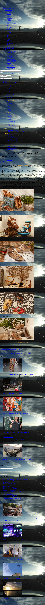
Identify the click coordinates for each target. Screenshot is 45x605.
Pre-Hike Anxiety (7, 482)
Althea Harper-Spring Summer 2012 (13, 393)
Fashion (9, 160)
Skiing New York (11, 61)
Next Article (4, 353)
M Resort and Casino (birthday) (10, 489)
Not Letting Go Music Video (11, 579)
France (8, 38)
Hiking (6, 49)
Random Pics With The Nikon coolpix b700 (13, 491)
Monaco (9, 39)
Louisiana (9, 18)
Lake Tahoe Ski (11, 55)
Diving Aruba (10, 65)
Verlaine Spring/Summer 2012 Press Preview (16, 432)
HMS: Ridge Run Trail (8, 494)
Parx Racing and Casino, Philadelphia (19, 353)
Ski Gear (9, 63)
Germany (9, 45)
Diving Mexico (10, 68)
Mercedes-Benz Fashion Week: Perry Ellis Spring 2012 (18, 459)
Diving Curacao (11, 67)
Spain (8, 44)
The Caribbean (8, 24)
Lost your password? (6, 74)
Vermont (9, 22)
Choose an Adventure (8, 48)
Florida (9, 20)
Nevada (9, 14)
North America (8, 10)
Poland (9, 40)
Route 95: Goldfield (8, 486)
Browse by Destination (8, 8)
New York (9, 12)
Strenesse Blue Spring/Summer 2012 (13, 440)
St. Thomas (10, 28)
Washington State (11, 23)
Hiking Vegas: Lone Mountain (10, 496)
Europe (7, 35)
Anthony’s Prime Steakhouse (10, 490)
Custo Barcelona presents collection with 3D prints (19, 374)
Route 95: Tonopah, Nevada (10, 485)
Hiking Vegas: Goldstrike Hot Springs (12, 498)
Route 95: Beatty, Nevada (9, 487)
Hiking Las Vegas (11, 51)
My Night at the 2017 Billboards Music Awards (16, 540)
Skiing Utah (10, 56)
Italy (8, 36)
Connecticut (10, 11)
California (9, 19)
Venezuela (9, 34)
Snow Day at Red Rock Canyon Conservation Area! (15, 479)
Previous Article (5, 352)
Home (4, 7)
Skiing (6, 53)
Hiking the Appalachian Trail (14, 52)
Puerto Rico (10, 26)
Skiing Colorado (11, 57)
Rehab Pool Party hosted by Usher (13, 559)
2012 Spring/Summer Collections (8, 349)
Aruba (8, 31)
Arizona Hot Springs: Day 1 (9, 481)
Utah (8, 15)
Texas (8, 16)
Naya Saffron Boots (23, 165)
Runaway (5, 598)
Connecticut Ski (11, 59)
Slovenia (9, 41)
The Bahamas (10, 30)
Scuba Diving (8, 64)
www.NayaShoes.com (22, 342)
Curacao (9, 32)
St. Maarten (10, 27)
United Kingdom (11, 47)
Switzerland (10, 43)
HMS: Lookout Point (8, 493)
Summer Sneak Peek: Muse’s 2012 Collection (16, 413)
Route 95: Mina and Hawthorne (10, 483)
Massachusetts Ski (11, 60)
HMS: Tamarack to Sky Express (10, 495)
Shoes (19, 349)
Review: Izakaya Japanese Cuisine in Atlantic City (25, 352)
